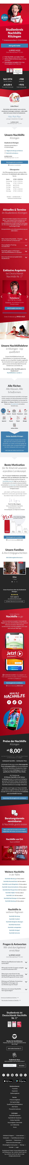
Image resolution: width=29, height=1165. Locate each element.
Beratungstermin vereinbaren (14, 162)
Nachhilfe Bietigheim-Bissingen (14, 921)
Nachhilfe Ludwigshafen (14, 927)
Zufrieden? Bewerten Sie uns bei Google (14, 601)
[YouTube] (12, 1075)
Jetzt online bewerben (14, 1048)
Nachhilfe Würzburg (10, 878)
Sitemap (22, 1145)
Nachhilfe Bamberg (10, 901)
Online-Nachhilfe (15, 1120)
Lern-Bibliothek (14, 1125)
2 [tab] (14, 582)
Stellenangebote (14, 1093)
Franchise (15, 1088)
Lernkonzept (12, 485)
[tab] (3, 411)
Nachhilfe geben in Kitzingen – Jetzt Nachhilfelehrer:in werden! (12, 251)
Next (27, 296)
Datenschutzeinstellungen (13, 1142)
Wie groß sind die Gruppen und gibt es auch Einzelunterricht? (13, 968)
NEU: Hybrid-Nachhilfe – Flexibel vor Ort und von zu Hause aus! (12, 239)
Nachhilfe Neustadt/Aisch (10, 881)
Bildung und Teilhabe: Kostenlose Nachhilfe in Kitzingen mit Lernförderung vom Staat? (12, 982)
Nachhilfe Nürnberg (14, 916)
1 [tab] (12, 582)
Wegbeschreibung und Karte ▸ (14, 150)
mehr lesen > (14, 230)
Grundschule (14, 404)
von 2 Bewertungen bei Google (18, 73)
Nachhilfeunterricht (8, 481)
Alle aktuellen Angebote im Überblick (10, 1000)
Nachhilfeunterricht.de (17, 1138)
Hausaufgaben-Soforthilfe (15, 1122)
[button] (14, 568)
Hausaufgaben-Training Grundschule (9, 245)
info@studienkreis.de (14, 1156)
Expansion (15, 1091)
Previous (1, 296)
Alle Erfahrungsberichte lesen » (14, 557)
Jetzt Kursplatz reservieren (14, 308)
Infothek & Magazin (8, 1135)
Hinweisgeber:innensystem (10, 1145)
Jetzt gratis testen (14, 46)
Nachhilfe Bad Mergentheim (10, 890)
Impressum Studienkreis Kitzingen (9, 997)
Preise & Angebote (15, 1099)
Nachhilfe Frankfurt (14, 919)
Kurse (15, 1127)
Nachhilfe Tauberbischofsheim (10, 887)
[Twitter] (8, 1075)
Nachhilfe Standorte (14, 1115)
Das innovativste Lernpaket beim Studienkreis (12, 257)
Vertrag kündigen (15, 1102)
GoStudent (6, 1138)
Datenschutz (17, 1140)
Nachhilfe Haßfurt (10, 892)
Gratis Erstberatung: (14, 317)
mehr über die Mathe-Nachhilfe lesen (14, 450)
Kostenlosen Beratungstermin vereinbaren (14, 798)
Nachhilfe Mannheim (14, 924)
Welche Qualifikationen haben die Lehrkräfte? (12, 962)
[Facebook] (3, 1075)
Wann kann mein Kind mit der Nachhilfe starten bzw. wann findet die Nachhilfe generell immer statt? (12, 975)
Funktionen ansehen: (10, 675)
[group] (14, 296)
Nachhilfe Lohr (10, 895)
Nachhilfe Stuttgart (14, 930)
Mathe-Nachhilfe (11, 436)
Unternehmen (20, 1135)
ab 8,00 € (7, 85)
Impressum (9, 1140)
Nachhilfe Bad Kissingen (10, 898)
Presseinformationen (15, 1109)
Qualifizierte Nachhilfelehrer (15, 1104)
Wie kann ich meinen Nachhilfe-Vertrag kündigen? (11, 989)
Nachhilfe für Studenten (14, 1118)
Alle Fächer (15, 1106)
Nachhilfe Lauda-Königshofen (10, 884)
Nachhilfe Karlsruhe (14, 933)
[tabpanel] (14, 570)
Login (17, 1147)
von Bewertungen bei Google (14, 598)
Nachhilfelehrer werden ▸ (14, 372)
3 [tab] (17, 582)
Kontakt (11, 1147)
